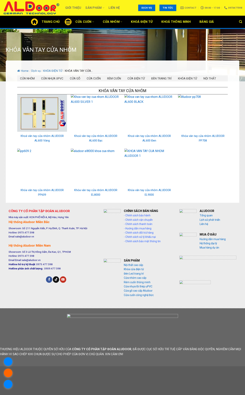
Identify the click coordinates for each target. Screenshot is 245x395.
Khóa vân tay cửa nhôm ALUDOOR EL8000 (95, 192)
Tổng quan (206, 215)
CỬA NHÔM (27, 78)
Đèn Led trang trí (134, 273)
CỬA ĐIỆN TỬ (136, 78)
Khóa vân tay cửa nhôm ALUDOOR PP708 (203, 138)
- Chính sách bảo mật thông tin (142, 241)
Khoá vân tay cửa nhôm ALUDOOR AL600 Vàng (42, 138)
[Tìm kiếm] (240, 21)
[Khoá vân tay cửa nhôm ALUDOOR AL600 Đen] (149, 113)
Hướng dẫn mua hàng (213, 239)
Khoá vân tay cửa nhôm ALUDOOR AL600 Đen (149, 138)
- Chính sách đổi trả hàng (139, 232)
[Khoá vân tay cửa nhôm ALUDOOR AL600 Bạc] (96, 113)
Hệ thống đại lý (208, 243)
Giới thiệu (73, 8)
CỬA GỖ (75, 78)
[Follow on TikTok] (56, 279)
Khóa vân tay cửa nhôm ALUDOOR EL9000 (149, 192)
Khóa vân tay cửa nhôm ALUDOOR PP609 (42, 192)
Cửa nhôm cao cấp (135, 277)
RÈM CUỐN (114, 78)
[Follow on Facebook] (49, 279)
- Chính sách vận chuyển (138, 219)
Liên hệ (114, 8)
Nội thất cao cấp (133, 265)
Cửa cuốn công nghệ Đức (139, 295)
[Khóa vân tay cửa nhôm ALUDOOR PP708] (203, 113)
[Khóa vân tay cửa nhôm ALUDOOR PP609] (42, 167)
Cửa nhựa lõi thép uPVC (138, 286)
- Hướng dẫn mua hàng (137, 228)
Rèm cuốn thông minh (137, 282)
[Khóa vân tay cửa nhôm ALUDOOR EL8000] (96, 167)
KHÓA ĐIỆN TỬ (187, 78)
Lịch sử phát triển (210, 219)
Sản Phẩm (93, 8)
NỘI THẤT (209, 78)
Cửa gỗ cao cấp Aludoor (138, 290)
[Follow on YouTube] (63, 279)
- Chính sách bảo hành (137, 215)
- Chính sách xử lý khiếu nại (140, 236)
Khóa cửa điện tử (134, 269)
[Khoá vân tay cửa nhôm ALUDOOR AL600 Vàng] (42, 113)
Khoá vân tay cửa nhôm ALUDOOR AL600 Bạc (95, 138)
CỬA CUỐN (94, 78)
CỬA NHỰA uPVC (52, 78)
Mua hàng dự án (209, 247)
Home (25, 71)
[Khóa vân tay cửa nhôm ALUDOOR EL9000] (149, 167)
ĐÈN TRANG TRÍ (161, 78)
